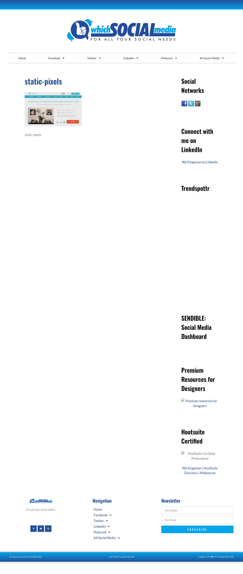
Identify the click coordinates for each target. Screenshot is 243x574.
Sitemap (129, 556)
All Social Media (210, 58)
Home (22, 58)
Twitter (91, 58)
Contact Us (116, 556)
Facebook (54, 58)
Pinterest (167, 58)
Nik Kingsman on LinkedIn (200, 162)
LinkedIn (128, 58)
